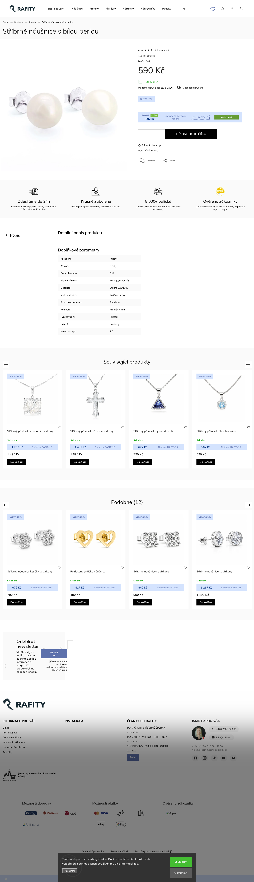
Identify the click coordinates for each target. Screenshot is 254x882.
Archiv (133, 757)
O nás (6, 727)
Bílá (112, 273)
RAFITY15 (200, 117)
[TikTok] (214, 758)
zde (136, 863)
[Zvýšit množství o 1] (161, 134)
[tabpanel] (32, 419)
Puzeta (113, 316)
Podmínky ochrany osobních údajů (153, 851)
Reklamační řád (119, 851)
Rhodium (115, 302)
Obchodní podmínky (93, 851)
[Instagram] (204, 758)
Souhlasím (181, 861)
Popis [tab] (15, 235)
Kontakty (7, 752)
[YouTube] (223, 758)
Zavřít (234, 172)
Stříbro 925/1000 (119, 287)
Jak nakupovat (10, 732)
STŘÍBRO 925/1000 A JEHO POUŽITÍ (147, 746)
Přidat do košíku (191, 134)
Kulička (113, 295)
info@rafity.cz (224, 737)
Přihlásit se (54, 654)
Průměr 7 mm (117, 309)
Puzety (113, 258)
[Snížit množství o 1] (142, 134)
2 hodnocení (162, 50)
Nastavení (70, 871)
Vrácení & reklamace (14, 742)
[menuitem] (56, 8)
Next (248, 364)
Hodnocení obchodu (14, 747)
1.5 (111, 331)
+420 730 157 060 (226, 729)
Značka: (145, 61)
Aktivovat (226, 117)
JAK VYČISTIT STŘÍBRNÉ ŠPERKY (146, 727)
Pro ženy (114, 324)
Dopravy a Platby (12, 737)
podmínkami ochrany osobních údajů (56, 668)
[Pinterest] (233, 758)
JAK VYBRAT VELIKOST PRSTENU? (147, 736)
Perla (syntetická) (119, 280)
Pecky (122, 295)
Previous (6, 364)
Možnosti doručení (192, 87)
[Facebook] (195, 758)
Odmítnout (180, 872)
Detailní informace (148, 150)
